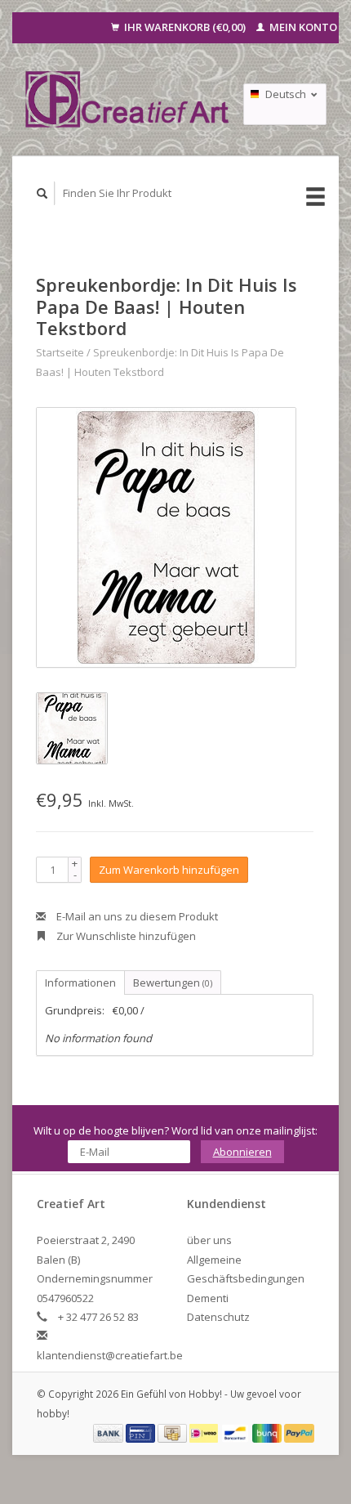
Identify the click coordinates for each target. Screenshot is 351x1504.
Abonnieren (242, 1151)
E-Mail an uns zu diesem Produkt (136, 916)
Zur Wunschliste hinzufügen (125, 936)
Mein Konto (302, 27)
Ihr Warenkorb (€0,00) (185, 27)
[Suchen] (42, 193)
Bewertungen (172, 982)
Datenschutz (218, 1316)
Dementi (208, 1298)
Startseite (60, 352)
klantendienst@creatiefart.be (110, 1355)
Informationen (80, 982)
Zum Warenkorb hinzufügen (169, 869)
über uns (209, 1240)
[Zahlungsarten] (109, 1432)
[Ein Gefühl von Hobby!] (127, 99)
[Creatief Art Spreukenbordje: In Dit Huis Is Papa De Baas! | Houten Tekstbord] (166, 537)
